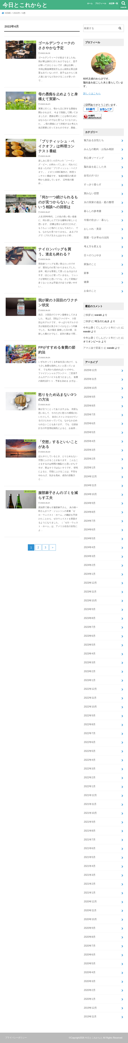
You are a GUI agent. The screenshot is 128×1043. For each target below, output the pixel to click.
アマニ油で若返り (93, 348)
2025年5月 (90, 432)
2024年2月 (90, 565)
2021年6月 (90, 848)
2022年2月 (90, 777)
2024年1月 (90, 574)
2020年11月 (90, 910)
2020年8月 (90, 937)
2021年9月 (90, 822)
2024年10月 (90, 494)
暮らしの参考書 (92, 211)
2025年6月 (90, 423)
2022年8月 (90, 724)
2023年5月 (90, 644)
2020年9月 (90, 928)
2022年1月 (90, 786)
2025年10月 (90, 388)
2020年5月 (90, 963)
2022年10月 (90, 706)
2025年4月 (90, 441)
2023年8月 (90, 618)
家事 (86, 273)
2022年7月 (90, 733)
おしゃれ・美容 (92, 229)
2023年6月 (90, 636)
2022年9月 (90, 715)
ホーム (90, 3)
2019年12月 (90, 1008)
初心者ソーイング (94, 158)
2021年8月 (90, 830)
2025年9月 (90, 396)
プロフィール (100, 3)
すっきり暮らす (92, 184)
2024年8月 (90, 512)
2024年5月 (90, 538)
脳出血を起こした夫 (95, 166)
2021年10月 (90, 813)
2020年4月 (90, 972)
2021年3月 (90, 875)
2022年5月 (90, 751)
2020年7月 (90, 945)
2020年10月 (90, 919)
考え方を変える (92, 246)
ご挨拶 (87, 315)
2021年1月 (90, 892)
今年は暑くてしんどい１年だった (102, 327)
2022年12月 (90, 689)
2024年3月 (90, 556)
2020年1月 (90, 999)
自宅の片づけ (91, 175)
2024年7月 (90, 520)
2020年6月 (90, 954)
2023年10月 (90, 600)
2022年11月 (90, 697)
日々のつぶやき (92, 255)
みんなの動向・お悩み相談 (99, 149)
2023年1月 (90, 680)
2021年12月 (90, 795)
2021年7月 (90, 839)
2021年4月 (90, 866)
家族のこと (90, 264)
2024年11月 (90, 485)
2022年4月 (90, 760)
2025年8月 (90, 405)
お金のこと (90, 290)
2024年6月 (90, 529)
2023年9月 (90, 609)
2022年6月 (90, 742)
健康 (86, 282)
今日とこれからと (25, 5)
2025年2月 (90, 458)
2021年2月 (90, 883)
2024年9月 (90, 503)
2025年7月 (90, 414)
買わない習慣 (91, 193)
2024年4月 (90, 547)
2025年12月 (90, 370)
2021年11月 (90, 804)
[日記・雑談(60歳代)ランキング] (92, 119)
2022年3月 (90, 768)
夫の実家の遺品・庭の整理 (99, 202)
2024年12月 (90, 476)
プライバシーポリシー (16, 1037)
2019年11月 (90, 1016)
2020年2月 (90, 990)
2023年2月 (90, 671)
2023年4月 (90, 653)
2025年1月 (90, 467)
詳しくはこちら (92, 93)
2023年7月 (90, 627)
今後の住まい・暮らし (96, 220)
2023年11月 (90, 591)
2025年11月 (90, 379)
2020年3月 (90, 981)
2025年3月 (90, 450)
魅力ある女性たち (94, 140)
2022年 (16, 13)
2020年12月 (90, 901)
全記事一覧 (113, 3)
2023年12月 (90, 582)
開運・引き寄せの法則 (96, 237)
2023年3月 (90, 662)
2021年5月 (90, 857)
